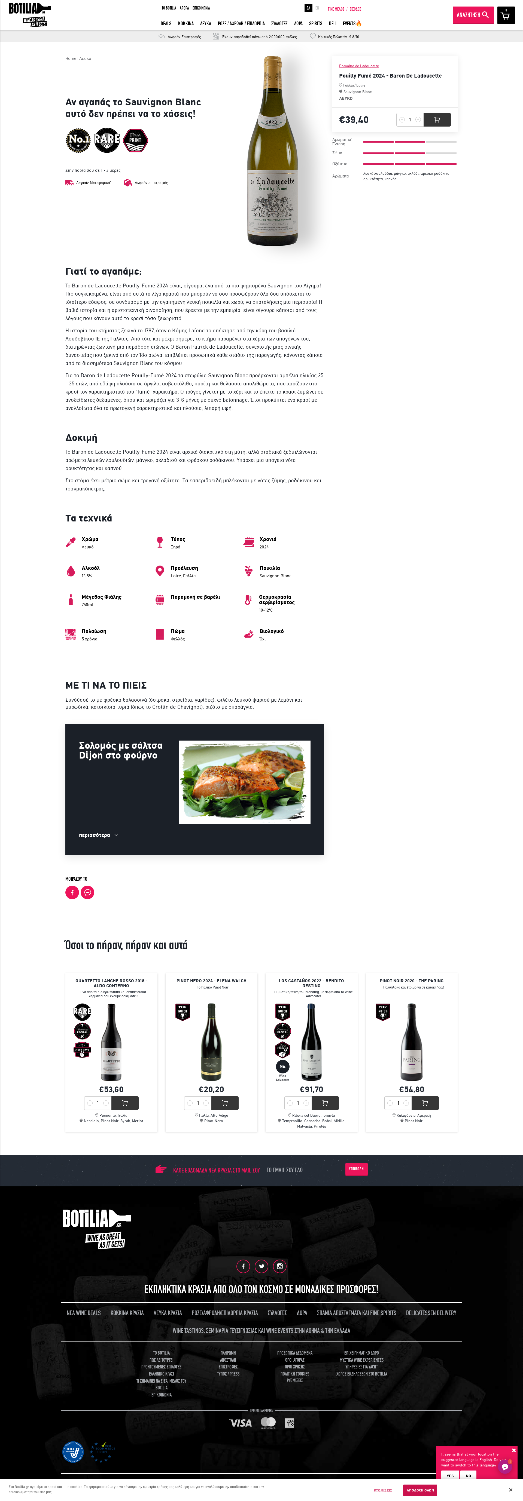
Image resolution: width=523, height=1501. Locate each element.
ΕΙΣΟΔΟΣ (355, 9)
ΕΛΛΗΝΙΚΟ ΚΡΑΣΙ (161, 1374)
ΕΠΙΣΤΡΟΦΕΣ (228, 1367)
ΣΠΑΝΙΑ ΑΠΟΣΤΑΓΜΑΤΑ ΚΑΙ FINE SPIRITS (356, 1313)
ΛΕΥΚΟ (346, 98)
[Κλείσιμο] (510, 1489)
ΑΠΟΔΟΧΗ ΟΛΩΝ (420, 1490)
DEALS (166, 23)
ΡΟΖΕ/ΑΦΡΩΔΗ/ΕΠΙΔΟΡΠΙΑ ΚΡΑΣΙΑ (225, 1313)
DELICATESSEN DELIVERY (431, 1313)
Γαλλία (348, 85)
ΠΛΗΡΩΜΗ (228, 1353)
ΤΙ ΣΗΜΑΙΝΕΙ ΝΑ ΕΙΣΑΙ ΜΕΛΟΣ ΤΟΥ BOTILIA (161, 1384)
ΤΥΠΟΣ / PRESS (228, 1374)
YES (450, 1476)
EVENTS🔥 (352, 23)
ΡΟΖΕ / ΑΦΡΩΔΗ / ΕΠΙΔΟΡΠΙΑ (241, 23)
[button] (505, 1467)
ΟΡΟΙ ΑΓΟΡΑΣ (295, 1360)
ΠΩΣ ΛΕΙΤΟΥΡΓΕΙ (162, 1360)
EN (317, 8)
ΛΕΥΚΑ (205, 23)
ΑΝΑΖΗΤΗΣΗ (468, 15)
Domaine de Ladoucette (359, 66)
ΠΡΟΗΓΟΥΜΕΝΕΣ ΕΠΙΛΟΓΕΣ (161, 1367)
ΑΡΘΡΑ (184, 8)
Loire (360, 85)
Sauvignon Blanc (357, 92)
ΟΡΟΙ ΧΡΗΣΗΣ (295, 1367)
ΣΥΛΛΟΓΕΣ (279, 23)
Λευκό (85, 58)
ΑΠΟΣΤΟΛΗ (228, 1360)
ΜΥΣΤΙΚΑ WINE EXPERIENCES (362, 1360)
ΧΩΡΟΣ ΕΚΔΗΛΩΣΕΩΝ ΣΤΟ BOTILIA (361, 1374)
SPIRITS (315, 23)
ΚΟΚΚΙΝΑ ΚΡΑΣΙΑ (127, 1313)
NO (468, 1476)
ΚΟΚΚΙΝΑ (186, 23)
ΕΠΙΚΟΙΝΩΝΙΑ (201, 8)
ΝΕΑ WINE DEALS (84, 1313)
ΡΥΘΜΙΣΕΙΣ (383, 1490)
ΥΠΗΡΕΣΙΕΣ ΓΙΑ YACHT (361, 1367)
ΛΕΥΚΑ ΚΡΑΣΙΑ (168, 1313)
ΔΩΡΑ (298, 23)
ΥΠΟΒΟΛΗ (356, 1169)
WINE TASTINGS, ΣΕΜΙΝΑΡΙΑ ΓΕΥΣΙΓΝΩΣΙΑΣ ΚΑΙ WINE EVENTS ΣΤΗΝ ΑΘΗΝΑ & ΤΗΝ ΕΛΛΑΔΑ (261, 1330)
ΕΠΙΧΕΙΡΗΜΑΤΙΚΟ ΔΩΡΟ (361, 1353)
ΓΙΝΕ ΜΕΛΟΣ (336, 9)
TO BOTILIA (169, 8)
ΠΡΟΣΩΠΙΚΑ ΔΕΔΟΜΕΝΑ (294, 1353)
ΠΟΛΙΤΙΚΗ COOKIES (295, 1374)
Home (70, 58)
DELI (332, 23)
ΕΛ (308, 8)
